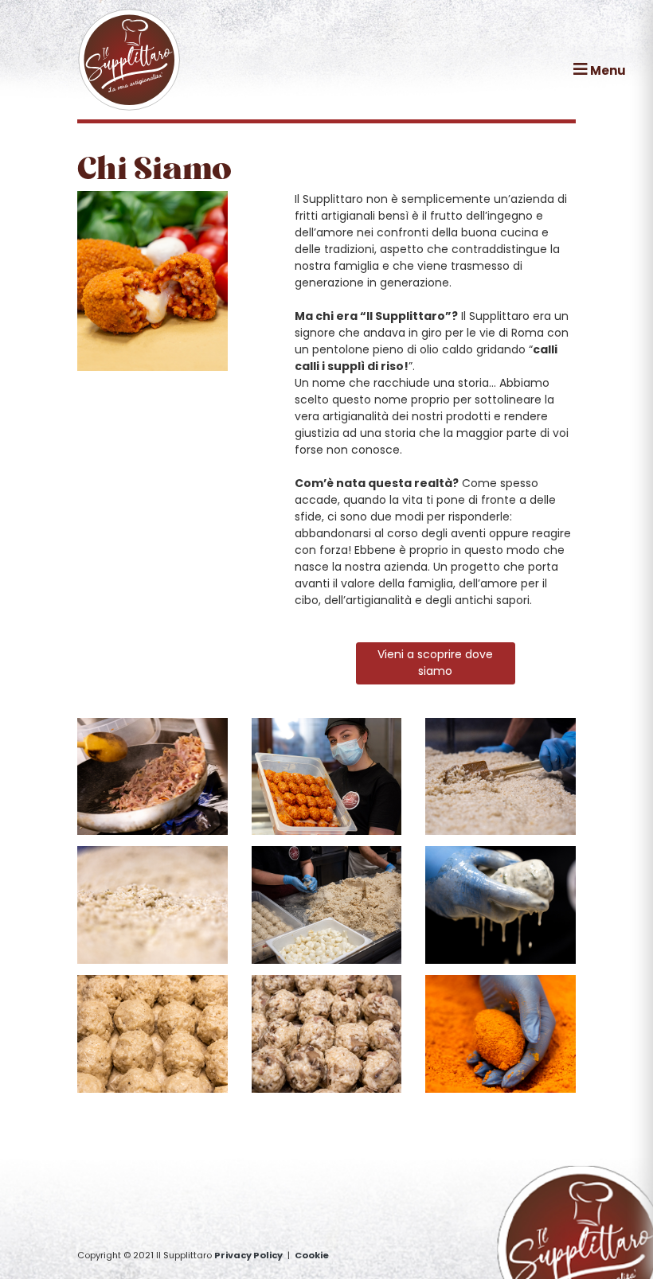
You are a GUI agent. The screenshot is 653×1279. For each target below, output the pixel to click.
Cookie (312, 1255)
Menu (607, 70)
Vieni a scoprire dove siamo (435, 662)
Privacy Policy (248, 1255)
